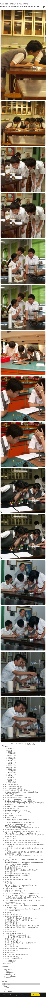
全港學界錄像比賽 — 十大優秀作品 (16, 948)
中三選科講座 (9, 838)
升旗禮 (7, 813)
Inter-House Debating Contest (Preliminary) (21, 831)
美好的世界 (9, 883)
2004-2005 (8, 960)
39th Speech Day (11, 815)
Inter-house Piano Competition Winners (20, 895)
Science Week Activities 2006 (16, 819)
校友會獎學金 (9, 952)
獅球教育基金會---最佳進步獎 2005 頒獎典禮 (20, 928)
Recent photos (9, 973)
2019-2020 (8, 759)
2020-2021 (8, 757)
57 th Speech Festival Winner (16, 876)
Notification (8, 991)
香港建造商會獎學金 (12, 914)
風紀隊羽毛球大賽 (11, 924)
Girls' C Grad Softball (13, 892)
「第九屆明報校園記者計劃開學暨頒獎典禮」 (20, 918)
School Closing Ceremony (14, 806)
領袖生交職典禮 (10, 939)
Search (6, 988)
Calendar (7, 978)
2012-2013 (8, 771)
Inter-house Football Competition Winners (20, 893)
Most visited (8, 969)
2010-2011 (8, 774)
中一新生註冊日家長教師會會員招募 (17, 937)
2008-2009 (8, 777)
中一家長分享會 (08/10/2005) (15, 935)
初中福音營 (9, 872)
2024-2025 (8, 750)
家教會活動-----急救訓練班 (14, 795)
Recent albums (9, 974)
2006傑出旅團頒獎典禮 (13, 788)
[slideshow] (44, 7)
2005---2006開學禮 (12, 958)
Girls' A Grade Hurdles (13, 888)
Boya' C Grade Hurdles (13, 887)
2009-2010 (8, 776)
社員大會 (8, 945)
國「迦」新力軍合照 (12, 941)
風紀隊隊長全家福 (11, 922)
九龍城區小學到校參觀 (12, 916)
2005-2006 (12, 7)
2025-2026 (8, 748)
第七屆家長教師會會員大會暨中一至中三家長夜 (20, 926)
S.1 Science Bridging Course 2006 (18, 799)
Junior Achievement (12, 933)
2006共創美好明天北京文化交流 (16, 790)
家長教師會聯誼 (10, 808)
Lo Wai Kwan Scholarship (14, 904)
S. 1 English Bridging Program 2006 (18, 801)
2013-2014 (8, 769)
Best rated (7, 971)
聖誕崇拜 (8, 912)
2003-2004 (8, 962)
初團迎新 (8, 881)
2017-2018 (8, 762)
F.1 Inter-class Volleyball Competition (19, 833)
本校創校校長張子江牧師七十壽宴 (16, 797)
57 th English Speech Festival (16, 826)
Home (3, 7)
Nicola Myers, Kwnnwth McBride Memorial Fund (23, 897)
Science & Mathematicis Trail (17, 824)
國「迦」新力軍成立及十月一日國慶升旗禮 (19, 943)
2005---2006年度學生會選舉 (15, 954)
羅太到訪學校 (9, 817)
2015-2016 (8, 765)
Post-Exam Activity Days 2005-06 (17, 812)
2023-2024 (8, 752)
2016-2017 (8, 764)
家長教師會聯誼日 (11, 868)
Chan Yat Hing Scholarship (15, 899)
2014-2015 (8, 767)
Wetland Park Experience (14, 810)
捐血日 (7, 929)
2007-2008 (8, 779)
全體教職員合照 (10, 956)
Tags (5, 986)
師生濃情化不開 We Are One (15, 866)
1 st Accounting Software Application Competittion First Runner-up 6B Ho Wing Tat (24, 863)
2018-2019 (8, 760)
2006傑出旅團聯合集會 (13, 786)
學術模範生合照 (10, 950)
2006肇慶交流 (10, 784)
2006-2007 (8, 781)
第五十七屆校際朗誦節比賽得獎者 (16, 874)
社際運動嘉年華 (10, 947)
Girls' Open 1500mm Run (14, 890)
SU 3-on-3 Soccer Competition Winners (19, 885)
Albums (5, 746)
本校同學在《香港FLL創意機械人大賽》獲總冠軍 (21, 870)
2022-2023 (8, 754)
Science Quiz (11, 821)
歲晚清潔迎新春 (10, 877)
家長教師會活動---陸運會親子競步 (16, 879)
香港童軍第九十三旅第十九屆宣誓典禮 (18, 920)
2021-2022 (8, 755)
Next (28, 743)
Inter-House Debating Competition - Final (20, 828)
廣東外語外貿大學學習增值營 (14, 829)
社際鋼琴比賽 (9, 931)
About (6, 989)
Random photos (10, 976)
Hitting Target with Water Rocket (19, 822)
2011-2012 (8, 772)
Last (33, 743)
